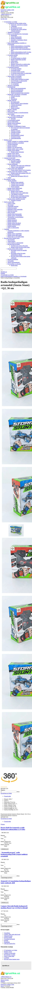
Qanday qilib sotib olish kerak (12, 934)
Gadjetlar (6, 957)
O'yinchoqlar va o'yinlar (10, 950)
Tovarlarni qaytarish (9, 939)
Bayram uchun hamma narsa (11, 959)
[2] (2, 787)
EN (6, 19)
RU (4, 19)
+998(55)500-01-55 (6, 14)
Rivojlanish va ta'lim (9, 954)
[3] (4, 787)
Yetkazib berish (8, 936)
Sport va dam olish (9, 956)
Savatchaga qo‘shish (6, 793)
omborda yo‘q (4, 849)
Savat (2, 11)
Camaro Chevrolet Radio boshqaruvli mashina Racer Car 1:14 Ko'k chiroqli (14, 907)
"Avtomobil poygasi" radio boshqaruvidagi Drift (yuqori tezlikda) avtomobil (14, 854)
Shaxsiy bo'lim (5, 980)
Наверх (3, 981)
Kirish (2, 10)
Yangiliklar (7, 933)
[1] (1, 787)
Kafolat (6, 940)
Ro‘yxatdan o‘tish (9, 10)
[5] (6, 787)
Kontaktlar (7, 942)
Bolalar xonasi (8, 951)
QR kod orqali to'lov (9, 943)
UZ (2, 19)
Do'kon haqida (8, 937)
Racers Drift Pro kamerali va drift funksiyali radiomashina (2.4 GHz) (13, 828)
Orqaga (3, 824)
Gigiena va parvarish (9, 953)
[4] (5, 787)
